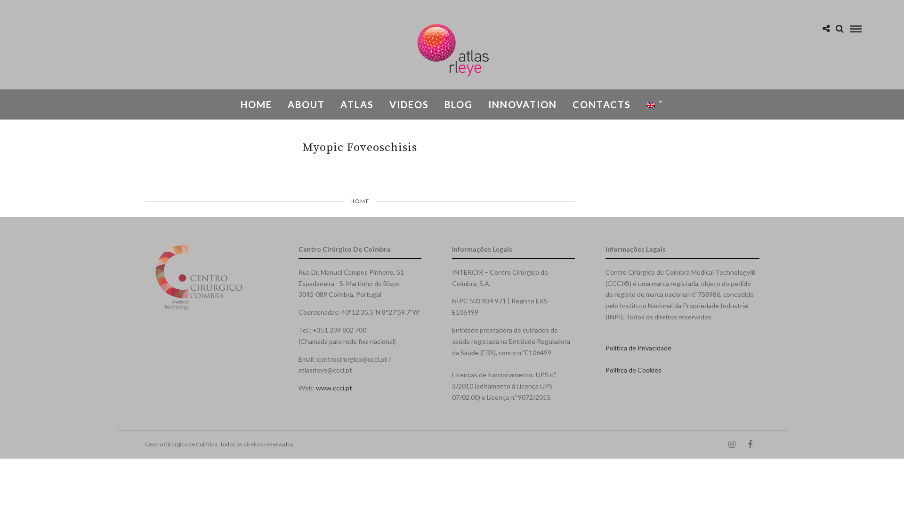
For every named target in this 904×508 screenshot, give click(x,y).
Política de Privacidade (638, 348)
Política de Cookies (633, 370)
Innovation (522, 104)
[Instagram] (731, 444)
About (306, 104)
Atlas (357, 104)
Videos (409, 104)
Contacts (602, 104)
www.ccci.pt (334, 388)
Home (256, 104)
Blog (458, 104)
